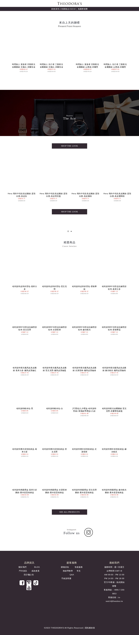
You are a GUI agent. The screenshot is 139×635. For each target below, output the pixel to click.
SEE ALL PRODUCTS (69, 512)
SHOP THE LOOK (69, 146)
